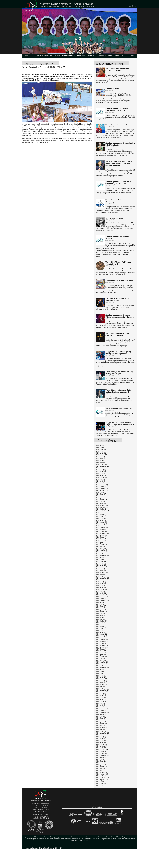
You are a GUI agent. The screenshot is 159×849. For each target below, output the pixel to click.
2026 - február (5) (101, 457)
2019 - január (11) (101, 615)
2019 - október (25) (101, 599)
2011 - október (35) (101, 776)
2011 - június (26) (101, 783)
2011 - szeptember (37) (102, 778)
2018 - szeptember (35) (102, 623)
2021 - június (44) (101, 561)
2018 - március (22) (101, 634)
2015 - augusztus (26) (102, 692)
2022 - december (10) (102, 528)
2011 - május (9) (100, 785)
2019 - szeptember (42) (102, 600)
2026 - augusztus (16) (102, 445)
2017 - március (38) (101, 656)
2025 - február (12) (101, 479)
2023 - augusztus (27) (102, 513)
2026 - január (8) (100, 459)
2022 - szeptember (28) (102, 533)
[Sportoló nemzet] (94, 824)
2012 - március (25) (101, 766)
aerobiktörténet (105, 56)
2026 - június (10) (101, 449)
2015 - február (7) (101, 703)
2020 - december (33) (102, 572)
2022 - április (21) (101, 543)
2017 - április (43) (101, 655)
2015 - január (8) (100, 705)
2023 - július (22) (101, 515)
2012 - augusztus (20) (102, 757)
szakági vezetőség (44, 56)
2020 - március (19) (101, 589)
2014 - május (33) (101, 720)
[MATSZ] (40, 799)
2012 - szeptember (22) (102, 755)
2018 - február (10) (101, 636)
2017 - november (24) (102, 641)
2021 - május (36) (101, 563)
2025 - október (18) (101, 464)
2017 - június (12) (101, 651)
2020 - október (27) (101, 576)
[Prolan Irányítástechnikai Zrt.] (105, 824)
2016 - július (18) (101, 671)
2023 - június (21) (101, 516)
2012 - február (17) (101, 768)
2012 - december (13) (102, 750)
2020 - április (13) (101, 587)
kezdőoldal (29, 56)
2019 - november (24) (102, 597)
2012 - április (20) (101, 765)
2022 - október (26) (101, 531)
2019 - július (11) (101, 604)
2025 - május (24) (101, 473)
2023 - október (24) (101, 509)
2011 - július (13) (101, 781)
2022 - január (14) (101, 548)
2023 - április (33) (101, 520)
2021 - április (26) (101, 565)
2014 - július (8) (100, 716)
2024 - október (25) (101, 487)
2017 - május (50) (101, 653)
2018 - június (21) (101, 628)
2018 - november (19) (102, 619)
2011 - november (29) (102, 774)
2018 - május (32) (101, 630)
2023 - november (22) (102, 507)
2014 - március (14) (101, 724)
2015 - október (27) (101, 688)
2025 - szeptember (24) (102, 466)
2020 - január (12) (101, 593)
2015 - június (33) (101, 696)
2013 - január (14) (101, 748)
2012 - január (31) (101, 770)
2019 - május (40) (101, 608)
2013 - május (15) (101, 740)
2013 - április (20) (101, 742)
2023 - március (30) (101, 522)
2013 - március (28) (101, 744)
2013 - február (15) (101, 746)
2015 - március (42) (101, 701)
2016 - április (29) (101, 677)
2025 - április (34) (101, 475)
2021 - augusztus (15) (102, 557)
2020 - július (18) (101, 582)
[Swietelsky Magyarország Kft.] (88, 816)
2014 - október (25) (101, 711)
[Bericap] (110, 816)
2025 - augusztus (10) (102, 468)
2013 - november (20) (102, 729)
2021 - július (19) (101, 559)
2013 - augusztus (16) (102, 735)
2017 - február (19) (101, 658)
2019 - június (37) (101, 606)
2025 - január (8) (100, 481)
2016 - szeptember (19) (102, 668)
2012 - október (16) (101, 753)
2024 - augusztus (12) (102, 490)
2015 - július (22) (101, 694)
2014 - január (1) (100, 725)
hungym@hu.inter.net (41, 811)
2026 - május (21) (101, 451)
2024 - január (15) (101, 503)
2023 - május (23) (101, 518)
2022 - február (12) (101, 546)
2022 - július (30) (101, 537)
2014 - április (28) (101, 722)
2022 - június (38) (101, 539)
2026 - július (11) (101, 447)
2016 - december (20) (102, 662)
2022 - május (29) (101, 541)
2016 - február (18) (101, 681)
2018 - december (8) (101, 617)
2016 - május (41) (101, 675)
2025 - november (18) (102, 462)
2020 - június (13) (101, 584)
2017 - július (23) (101, 649)
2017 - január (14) (101, 660)
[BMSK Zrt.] (98, 816)
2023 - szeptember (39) (102, 511)
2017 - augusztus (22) (102, 647)
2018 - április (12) (101, 632)
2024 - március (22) (101, 500)
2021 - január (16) (101, 571)
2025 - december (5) (101, 460)
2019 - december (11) (102, 595)
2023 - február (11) (101, 524)
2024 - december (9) (101, 483)
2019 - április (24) (101, 610)
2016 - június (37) (101, 673)
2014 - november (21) (102, 709)
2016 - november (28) (102, 664)
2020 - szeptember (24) (102, 578)
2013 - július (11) (101, 737)
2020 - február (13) (101, 591)
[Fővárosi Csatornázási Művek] (80, 824)
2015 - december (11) (102, 684)
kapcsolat (119, 56)
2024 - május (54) (101, 496)
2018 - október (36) (101, 621)
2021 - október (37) (101, 554)
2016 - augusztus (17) (102, 669)
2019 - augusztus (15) (102, 602)
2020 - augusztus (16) (102, 580)
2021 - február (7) (101, 569)
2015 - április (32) (101, 699)
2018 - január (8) (100, 638)
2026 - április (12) (101, 453)
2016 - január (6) (100, 683)
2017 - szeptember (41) (102, 645)
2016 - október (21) (101, 666)
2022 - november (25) (102, 529)
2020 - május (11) (101, 585)
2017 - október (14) (101, 643)
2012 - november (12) (102, 752)
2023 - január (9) (100, 526)
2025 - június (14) (101, 472)
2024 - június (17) (101, 494)
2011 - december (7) (101, 772)
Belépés (132, 6)
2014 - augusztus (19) (102, 714)
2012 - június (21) (101, 761)
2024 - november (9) (102, 485)
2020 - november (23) (102, 574)
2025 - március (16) (101, 477)
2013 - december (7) (101, 727)
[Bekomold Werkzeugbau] (76, 816)
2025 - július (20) (101, 470)
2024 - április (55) (101, 498)
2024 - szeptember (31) (102, 488)
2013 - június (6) (100, 738)
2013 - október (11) (101, 731)
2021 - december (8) (101, 550)
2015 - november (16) (102, 686)
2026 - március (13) (101, 455)
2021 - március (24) (101, 567)
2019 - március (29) (101, 612)
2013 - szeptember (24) (102, 733)
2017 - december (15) (102, 640)
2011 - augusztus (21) (102, 780)
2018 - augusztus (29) (102, 625)
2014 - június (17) (101, 718)
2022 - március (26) (101, 544)
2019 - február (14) (101, 613)
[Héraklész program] (121, 816)
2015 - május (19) (101, 697)
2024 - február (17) (101, 501)
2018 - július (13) (101, 627)
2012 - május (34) (101, 763)
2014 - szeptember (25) (102, 712)
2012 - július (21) (101, 759)
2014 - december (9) (101, 707)
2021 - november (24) (102, 552)
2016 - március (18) (101, 679)
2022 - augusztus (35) (102, 535)
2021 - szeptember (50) (102, 556)
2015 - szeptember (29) (102, 690)
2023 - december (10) (102, 505)
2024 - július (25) (101, 492)
